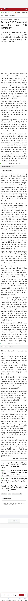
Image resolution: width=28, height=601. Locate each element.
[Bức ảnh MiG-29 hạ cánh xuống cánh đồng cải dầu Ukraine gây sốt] (5, 473)
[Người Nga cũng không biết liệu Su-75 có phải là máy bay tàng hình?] (5, 488)
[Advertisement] (14, 57)
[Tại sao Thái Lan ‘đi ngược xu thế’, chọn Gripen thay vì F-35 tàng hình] (5, 465)
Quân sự (12, 15)
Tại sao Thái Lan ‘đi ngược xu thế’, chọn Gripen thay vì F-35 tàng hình (19, 464)
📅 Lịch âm (24, 12)
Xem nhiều (11, 12)
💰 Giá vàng (17, 12)
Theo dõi (21, 595)
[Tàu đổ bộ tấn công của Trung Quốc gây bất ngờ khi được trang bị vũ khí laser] (5, 480)
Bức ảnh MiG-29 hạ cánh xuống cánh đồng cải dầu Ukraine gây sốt (19, 472)
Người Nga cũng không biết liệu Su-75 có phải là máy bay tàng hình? (19, 487)
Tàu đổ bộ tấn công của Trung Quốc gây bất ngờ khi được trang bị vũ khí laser (19, 480)
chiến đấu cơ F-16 (16, 493)
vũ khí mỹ (4, 493)
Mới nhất (4, 12)
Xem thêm (13, 520)
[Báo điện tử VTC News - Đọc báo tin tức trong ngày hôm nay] (9, 9)
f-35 (9, 493)
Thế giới (6, 15)
